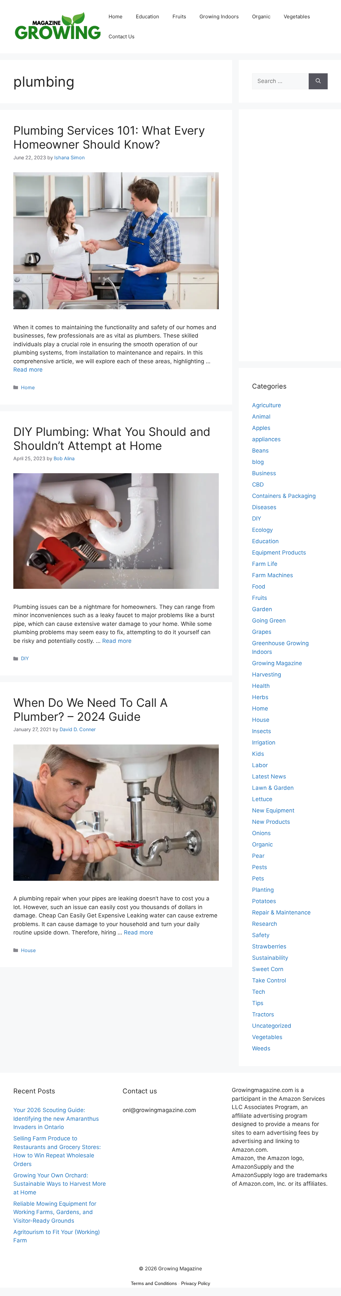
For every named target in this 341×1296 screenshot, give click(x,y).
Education (147, 16)
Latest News (269, 776)
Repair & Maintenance (281, 912)
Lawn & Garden (273, 787)
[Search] (318, 81)
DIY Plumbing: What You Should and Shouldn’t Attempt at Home (111, 439)
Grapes (261, 632)
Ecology (262, 530)
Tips (257, 1003)
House (28, 950)
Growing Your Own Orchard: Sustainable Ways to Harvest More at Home (59, 1184)
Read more (28, 369)
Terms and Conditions (154, 1283)
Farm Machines (272, 575)
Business (264, 473)
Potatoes (264, 901)
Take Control (269, 980)
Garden (262, 609)
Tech (258, 991)
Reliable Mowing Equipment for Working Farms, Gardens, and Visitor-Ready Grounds (54, 1212)
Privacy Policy (195, 1283)
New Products (271, 821)
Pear (258, 855)
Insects (261, 731)
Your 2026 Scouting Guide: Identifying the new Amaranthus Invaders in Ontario (56, 1118)
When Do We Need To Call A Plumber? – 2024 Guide (90, 709)
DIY (25, 658)
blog (258, 462)
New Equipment (273, 810)
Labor (260, 765)
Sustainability (270, 957)
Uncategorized (271, 1025)
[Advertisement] (290, 240)
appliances (266, 439)
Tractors (263, 1014)
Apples (261, 428)
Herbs (260, 697)
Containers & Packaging (284, 496)
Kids (258, 753)
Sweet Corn (267, 969)
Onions (261, 833)
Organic (261, 16)
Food (258, 586)
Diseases (264, 507)
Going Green (269, 620)
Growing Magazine (277, 663)
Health (261, 685)
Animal (261, 416)
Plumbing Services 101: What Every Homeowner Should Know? (109, 137)
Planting (263, 889)
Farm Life (264, 564)
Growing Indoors (219, 16)
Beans (260, 450)
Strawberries (269, 946)
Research (264, 923)
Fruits (179, 16)
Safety (260, 935)
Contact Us (122, 36)
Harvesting (266, 674)
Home (116, 16)
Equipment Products (279, 552)
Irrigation (263, 742)
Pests (259, 867)
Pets (258, 878)
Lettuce (262, 799)
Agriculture (266, 405)
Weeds (261, 1048)
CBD (258, 484)
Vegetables (297, 16)
